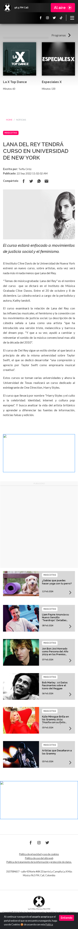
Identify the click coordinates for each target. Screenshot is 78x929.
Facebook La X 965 (41, 18)
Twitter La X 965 (54, 18)
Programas (58, 35)
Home (9, 119)
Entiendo (66, 917)
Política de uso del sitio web (39, 858)
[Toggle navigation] (72, 18)
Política (49, 924)
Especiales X (52, 82)
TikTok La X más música (61, 18)
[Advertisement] (39, 527)
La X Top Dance (15, 82)
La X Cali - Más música (7, 7)
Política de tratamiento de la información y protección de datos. (39, 862)
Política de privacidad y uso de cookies (39, 854)
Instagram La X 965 (47, 18)
